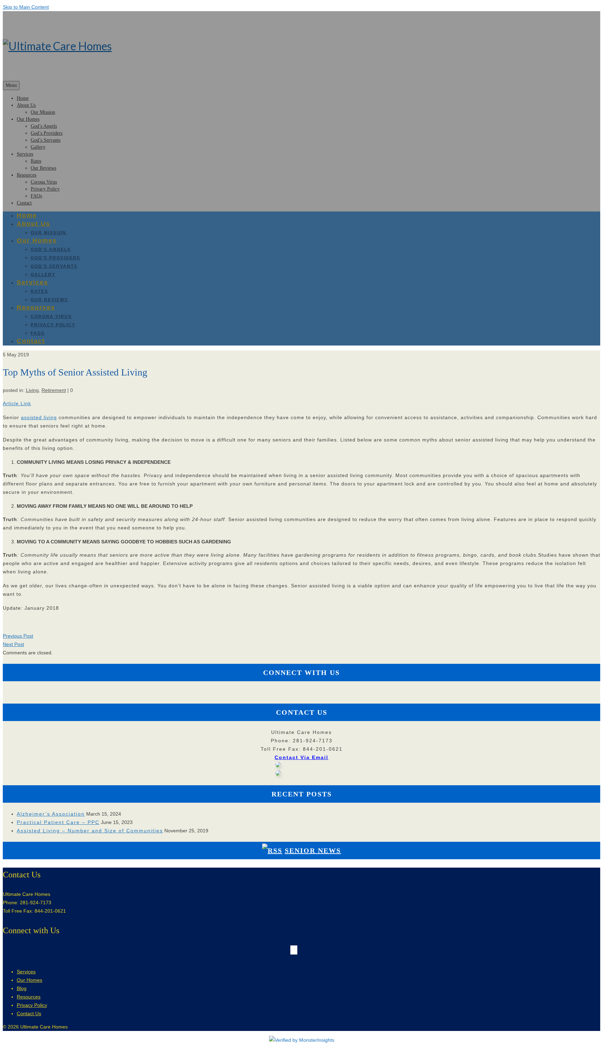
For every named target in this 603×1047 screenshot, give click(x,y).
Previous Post (18, 636)
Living (32, 390)
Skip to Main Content (26, 7)
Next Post (13, 644)
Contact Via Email (301, 757)
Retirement (54, 390)
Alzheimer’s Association (51, 814)
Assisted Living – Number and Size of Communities (90, 830)
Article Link (17, 403)
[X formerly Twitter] (295, 692)
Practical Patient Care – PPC (58, 822)
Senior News (313, 850)
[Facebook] (292, 692)
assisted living (39, 417)
